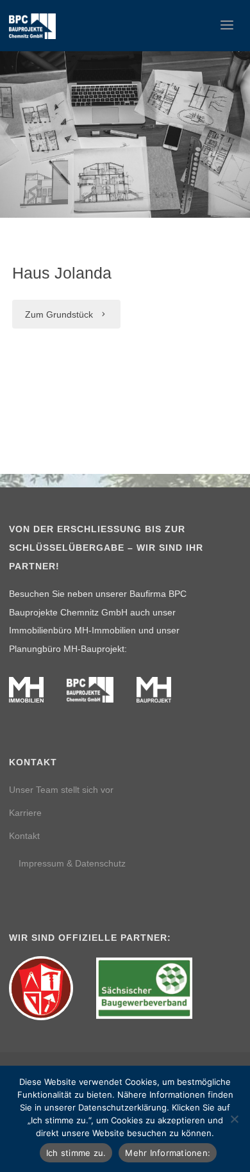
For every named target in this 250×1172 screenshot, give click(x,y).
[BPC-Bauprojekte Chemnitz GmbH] (32, 25)
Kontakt (24, 836)
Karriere (25, 813)
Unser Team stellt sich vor (61, 790)
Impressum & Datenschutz (72, 863)
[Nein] (234, 1118)
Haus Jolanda (62, 273)
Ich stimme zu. (76, 1153)
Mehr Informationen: (167, 1153)
